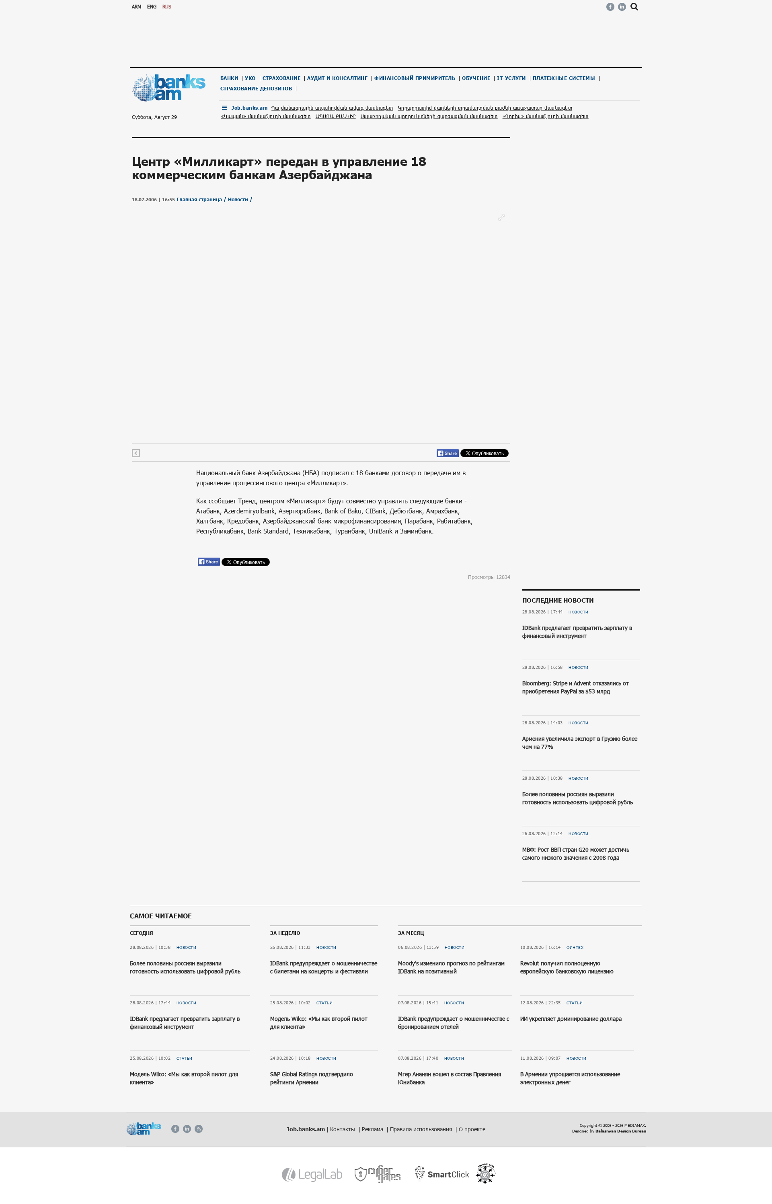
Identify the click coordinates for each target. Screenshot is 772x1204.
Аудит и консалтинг (337, 78)
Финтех (575, 947)
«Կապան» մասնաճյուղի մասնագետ (266, 116)
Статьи (185, 1058)
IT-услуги (511, 78)
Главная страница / (202, 199)
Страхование (282, 78)
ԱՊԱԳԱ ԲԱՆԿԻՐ (336, 116)
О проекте (472, 1129)
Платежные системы (564, 78)
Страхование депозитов (256, 89)
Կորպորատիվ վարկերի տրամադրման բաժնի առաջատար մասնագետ (485, 107)
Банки (229, 78)
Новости (579, 611)
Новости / (240, 199)
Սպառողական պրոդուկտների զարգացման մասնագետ (429, 116)
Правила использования (422, 1129)
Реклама (373, 1129)
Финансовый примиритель (414, 78)
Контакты (343, 1129)
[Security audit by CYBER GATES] (378, 1174)
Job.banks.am (249, 108)
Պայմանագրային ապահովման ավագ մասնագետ (332, 107)
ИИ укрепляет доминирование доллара (571, 1018)
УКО (250, 78)
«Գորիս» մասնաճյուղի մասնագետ (546, 116)
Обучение (476, 78)
